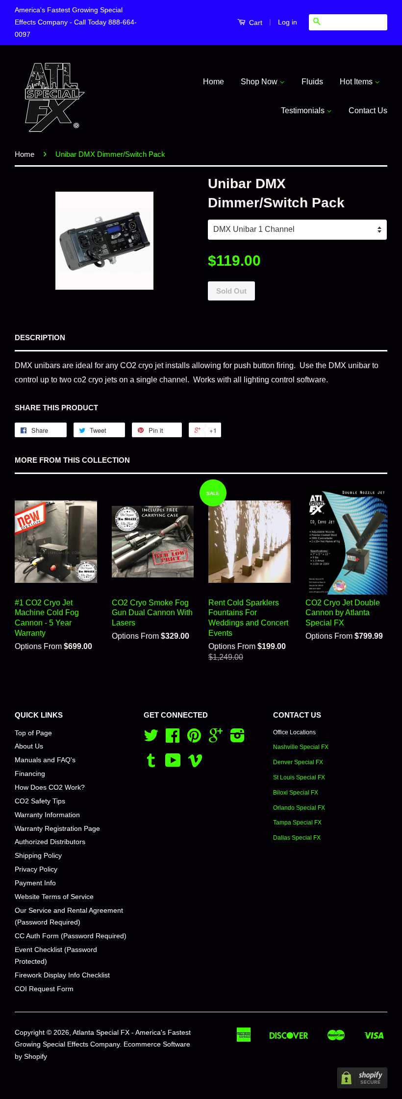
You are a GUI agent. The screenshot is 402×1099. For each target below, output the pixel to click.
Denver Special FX (298, 762)
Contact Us (368, 110)
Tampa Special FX (297, 822)
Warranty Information (47, 815)
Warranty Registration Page (57, 828)
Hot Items (357, 81)
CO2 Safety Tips (40, 801)
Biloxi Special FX (295, 793)
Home (213, 81)
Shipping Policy (38, 855)
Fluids (312, 81)
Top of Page (33, 733)
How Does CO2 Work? (50, 787)
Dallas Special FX (297, 838)
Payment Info (35, 883)
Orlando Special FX (299, 808)
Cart (254, 22)
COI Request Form (44, 989)
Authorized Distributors (50, 842)
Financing (30, 773)
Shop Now (260, 81)
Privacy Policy (36, 869)
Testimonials (304, 110)
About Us (29, 746)
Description (40, 337)
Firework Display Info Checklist (62, 975)
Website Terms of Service (54, 896)
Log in (287, 22)
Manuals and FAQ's (45, 760)
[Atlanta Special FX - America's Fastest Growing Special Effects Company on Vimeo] (195, 764)
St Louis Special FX (299, 777)
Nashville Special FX (300, 747)
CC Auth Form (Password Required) (70, 936)
